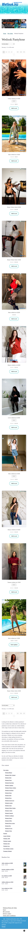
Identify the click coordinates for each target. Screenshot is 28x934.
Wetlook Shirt (8, 795)
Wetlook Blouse (8, 772)
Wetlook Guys (6, 846)
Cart (21, 930)
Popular (5, 833)
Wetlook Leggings (9, 785)
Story (4, 910)
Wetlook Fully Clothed (10, 775)
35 (24, 52)
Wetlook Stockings (9, 790)
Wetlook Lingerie (9, 813)
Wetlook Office (8, 820)
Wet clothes (10, 33)
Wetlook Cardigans (9, 815)
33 (17, 52)
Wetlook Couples (7, 841)
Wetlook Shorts (8, 818)
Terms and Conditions (9, 915)
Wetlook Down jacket (10, 823)
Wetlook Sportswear (9, 800)
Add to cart (14, 108)
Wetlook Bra (8, 826)
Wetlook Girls (6, 843)
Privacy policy (7, 913)
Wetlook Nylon (8, 831)
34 (20, 52)
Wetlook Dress (8, 798)
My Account (4, 931)
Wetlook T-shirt (8, 810)
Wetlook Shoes (8, 793)
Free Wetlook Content (8, 848)
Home (4, 33)
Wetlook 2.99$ (6, 838)
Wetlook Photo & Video (10, 908)
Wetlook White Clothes (10, 808)
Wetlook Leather (9, 803)
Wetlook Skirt (8, 777)
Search (14, 931)
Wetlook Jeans (8, 805)
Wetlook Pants (8, 780)
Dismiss (3, 926)
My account (6, 911)
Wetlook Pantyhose (9, 782)
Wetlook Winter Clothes (10, 787)
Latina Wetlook (6, 836)
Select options (14, 644)
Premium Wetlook (7, 851)
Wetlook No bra (8, 828)
